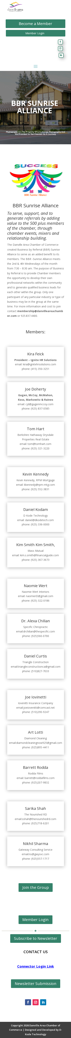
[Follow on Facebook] (60, 42)
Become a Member (35, 23)
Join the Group (35, 887)
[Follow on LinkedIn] (61, 55)
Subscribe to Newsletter (35, 938)
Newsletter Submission (35, 983)
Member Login (34, 33)
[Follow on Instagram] (60, 48)
